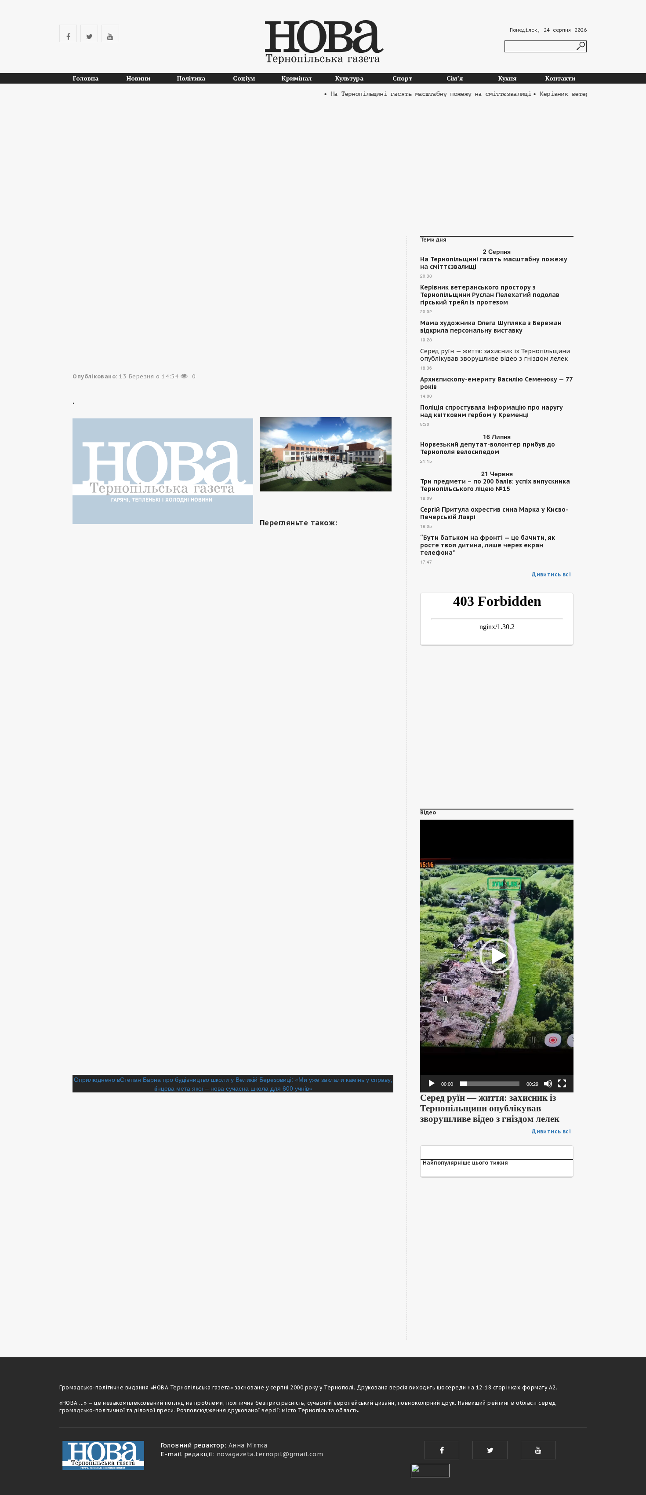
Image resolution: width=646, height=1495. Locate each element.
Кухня (507, 78)
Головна (85, 78)
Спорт (402, 78)
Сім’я (454, 78)
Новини (138, 78)
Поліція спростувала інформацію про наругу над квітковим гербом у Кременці (491, 411)
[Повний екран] (562, 1083)
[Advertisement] (323, 169)
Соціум (244, 78)
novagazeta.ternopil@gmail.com (270, 1454)
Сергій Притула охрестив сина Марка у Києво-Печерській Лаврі (494, 513)
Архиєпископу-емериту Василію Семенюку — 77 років (496, 383)
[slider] (489, 1083)
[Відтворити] (431, 1083)
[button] (497, 956)
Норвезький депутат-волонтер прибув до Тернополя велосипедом (487, 448)
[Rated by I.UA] (430, 1469)
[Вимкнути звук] (548, 1083)
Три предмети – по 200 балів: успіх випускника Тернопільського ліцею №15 (495, 485)
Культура (349, 78)
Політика (191, 78)
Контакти (560, 78)
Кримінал (297, 78)
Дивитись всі (551, 574)
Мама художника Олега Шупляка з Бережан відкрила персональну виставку (491, 326)
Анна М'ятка (248, 1445)
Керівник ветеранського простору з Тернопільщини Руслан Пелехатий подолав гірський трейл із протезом (489, 295)
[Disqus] (233, 954)
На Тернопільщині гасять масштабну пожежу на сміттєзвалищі (493, 263)
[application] (496, 956)
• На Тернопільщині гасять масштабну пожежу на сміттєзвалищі (410, 94)
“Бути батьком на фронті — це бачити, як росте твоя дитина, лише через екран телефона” (487, 545)
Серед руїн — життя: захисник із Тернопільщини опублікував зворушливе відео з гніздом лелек (495, 355)
